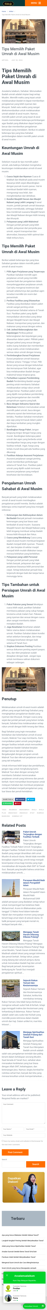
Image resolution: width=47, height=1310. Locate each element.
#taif (32, 813)
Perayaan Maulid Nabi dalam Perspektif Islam (34, 883)
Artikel (11, 11)
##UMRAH (13, 810)
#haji (34, 810)
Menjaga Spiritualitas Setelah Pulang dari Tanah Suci (33, 1034)
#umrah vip (17, 816)
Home (4, 11)
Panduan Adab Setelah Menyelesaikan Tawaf (18, 1257)
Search (4, 1159)
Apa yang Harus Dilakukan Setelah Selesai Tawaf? (20, 1235)
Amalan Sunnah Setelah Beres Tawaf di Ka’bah (19, 1252)
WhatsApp (8, 803)
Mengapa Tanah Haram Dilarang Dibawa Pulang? (31, 934)
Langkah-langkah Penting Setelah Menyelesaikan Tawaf (23, 1241)
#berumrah (24, 810)
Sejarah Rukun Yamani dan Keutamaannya (30, 983)
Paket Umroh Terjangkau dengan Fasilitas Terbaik (32, 834)
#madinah (12, 813)
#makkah (24, 813)
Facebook (21, 799)
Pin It (18, 803)
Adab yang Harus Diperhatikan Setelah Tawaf (19, 1246)
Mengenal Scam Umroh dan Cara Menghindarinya (20, 1263)
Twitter (31, 799)
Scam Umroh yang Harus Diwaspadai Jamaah (19, 1268)
